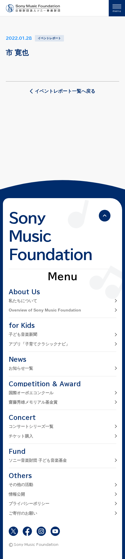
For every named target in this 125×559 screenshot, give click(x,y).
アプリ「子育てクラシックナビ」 (39, 344)
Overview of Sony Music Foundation (45, 310)
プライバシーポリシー (29, 503)
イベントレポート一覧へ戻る (65, 91)
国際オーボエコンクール (31, 392)
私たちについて (23, 300)
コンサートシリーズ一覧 (31, 426)
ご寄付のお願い (23, 513)
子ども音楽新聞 (23, 334)
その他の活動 (21, 484)
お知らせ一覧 (21, 368)
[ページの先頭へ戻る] (104, 215)
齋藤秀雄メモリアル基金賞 (33, 402)
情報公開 (17, 494)
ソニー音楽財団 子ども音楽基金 (38, 460)
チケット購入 (21, 436)
